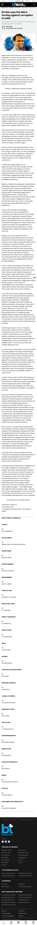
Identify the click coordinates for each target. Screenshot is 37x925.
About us (4, 911)
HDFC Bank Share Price (9, 876)
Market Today (7, 850)
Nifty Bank (6, 886)
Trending (6, 857)
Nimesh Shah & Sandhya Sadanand (13, 544)
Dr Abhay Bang (7, 637)
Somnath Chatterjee (9, 808)
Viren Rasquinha (7, 531)
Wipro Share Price (25, 902)
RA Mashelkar (6, 755)
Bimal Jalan (5, 716)
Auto (21, 862)
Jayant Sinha (6, 650)
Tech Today (6, 853)
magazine (11, 7)
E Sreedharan (6, 623)
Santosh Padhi (6, 558)
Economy (23, 850)
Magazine (23, 857)
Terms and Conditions (8, 916)
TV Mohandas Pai (7, 729)
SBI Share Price (24, 900)
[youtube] (6, 842)
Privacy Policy (22, 913)
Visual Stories (24, 855)
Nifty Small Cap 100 (25, 886)
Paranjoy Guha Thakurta (10, 782)
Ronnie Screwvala (8, 571)
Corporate (6, 855)
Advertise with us (6, 913)
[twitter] (9, 842)
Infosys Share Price (9, 900)
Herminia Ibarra (7, 663)
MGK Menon (6, 769)
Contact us (21, 911)
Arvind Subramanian (8, 703)
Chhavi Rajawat (7, 795)
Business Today (19, 1)
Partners (20, 916)
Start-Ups (6, 860)
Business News (4, 7)
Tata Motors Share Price (9, 873)
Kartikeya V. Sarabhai (9, 597)
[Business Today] (18, 4)
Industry (5, 862)
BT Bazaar (27, 1)
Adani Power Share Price (26, 873)
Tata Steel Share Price (26, 876)
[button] (33, 922)
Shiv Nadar (5, 676)
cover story (17, 7)
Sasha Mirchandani (8, 742)
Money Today (24, 853)
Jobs (4, 865)
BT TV (21, 860)
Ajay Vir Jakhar (7, 584)
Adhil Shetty (6, 689)
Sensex (5, 884)
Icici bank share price (9, 902)
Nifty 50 (22, 884)
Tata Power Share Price (9, 905)
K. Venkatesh (6, 610)
